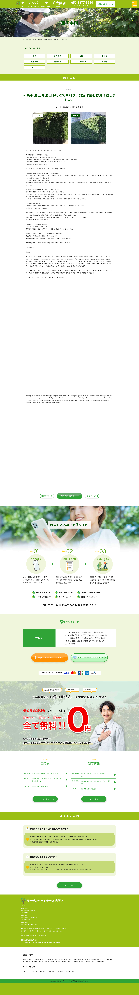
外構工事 (57, 61)
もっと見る (45, 799)
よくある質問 (56, 6)
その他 (104, 61)
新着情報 (43, 6)
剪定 (34, 56)
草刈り (104, 56)
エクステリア (81, 61)
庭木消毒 (34, 61)
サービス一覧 (28, 6)
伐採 (81, 56)
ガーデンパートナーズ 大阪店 (43, 2)
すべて (34, 67)
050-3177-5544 (82, 2)
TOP (22, 6)
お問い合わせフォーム (106, 4)
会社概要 (49, 6)
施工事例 (36, 6)
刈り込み (57, 56)
